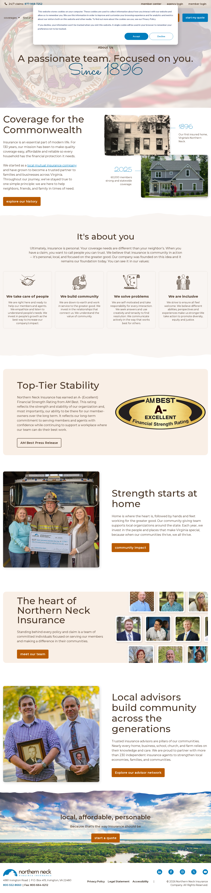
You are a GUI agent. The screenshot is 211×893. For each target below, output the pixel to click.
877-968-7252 (33, 3)
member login (197, 3)
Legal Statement (118, 881)
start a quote (105, 838)
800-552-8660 (12, 885)
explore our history (21, 201)
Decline (161, 36)
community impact (130, 547)
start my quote (195, 17)
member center (151, 3)
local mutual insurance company (52, 165)
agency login (175, 3)
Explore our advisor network (138, 772)
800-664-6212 (39, 885)
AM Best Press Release (40, 444)
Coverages (10, 17)
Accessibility (140, 881)
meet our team (32, 654)
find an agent (31, 17)
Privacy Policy (96, 881)
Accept (136, 36)
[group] (27, 299)
